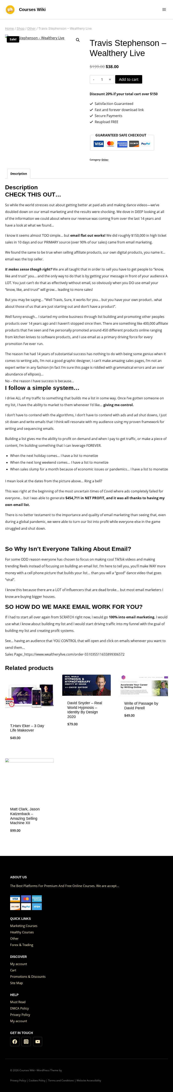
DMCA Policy (19, 1008)
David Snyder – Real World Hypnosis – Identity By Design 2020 (84, 710)
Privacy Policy (20, 1014)
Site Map (16, 983)
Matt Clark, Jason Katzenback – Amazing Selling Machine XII (25, 816)
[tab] (18, 173)
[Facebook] (14, 1041)
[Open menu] (164, 9)
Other (104, 159)
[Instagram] (26, 1041)
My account (18, 964)
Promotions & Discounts (28, 976)
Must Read (18, 1002)
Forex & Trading (21, 945)
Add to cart (128, 79)
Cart (13, 970)
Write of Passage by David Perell (141, 705)
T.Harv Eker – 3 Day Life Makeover (27, 728)
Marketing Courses (23, 926)
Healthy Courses (22, 932)
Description (18, 174)
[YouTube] (37, 1041)
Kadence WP (69, 1070)
